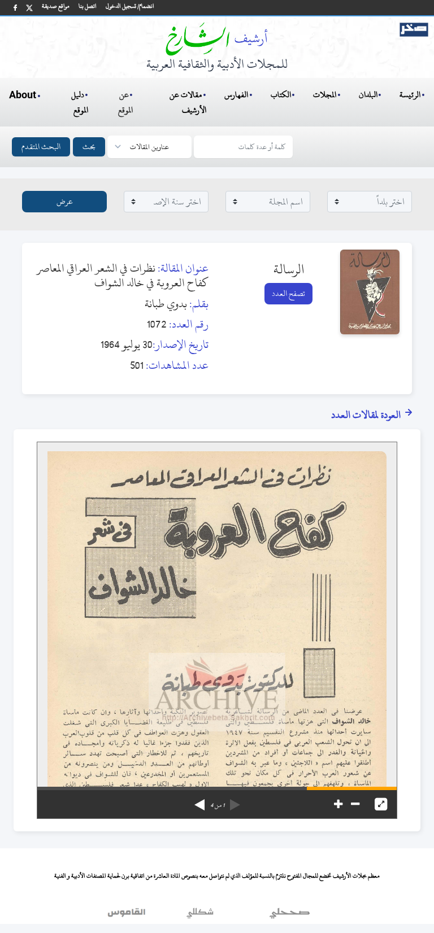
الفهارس (236, 94)
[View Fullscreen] (381, 804)
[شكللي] (200, 915)
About (22, 95)
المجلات (324, 94)
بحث (89, 146)
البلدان (368, 94)
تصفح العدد (288, 293)
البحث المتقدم (40, 146)
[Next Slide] (199, 800)
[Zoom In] (338, 804)
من (217, 805)
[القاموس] (127, 915)
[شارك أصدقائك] (15, 7)
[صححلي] (289, 915)
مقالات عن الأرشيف (188, 102)
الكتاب (281, 94)
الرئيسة (410, 94)
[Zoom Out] (355, 804)
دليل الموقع (80, 102)
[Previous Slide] (235, 800)
